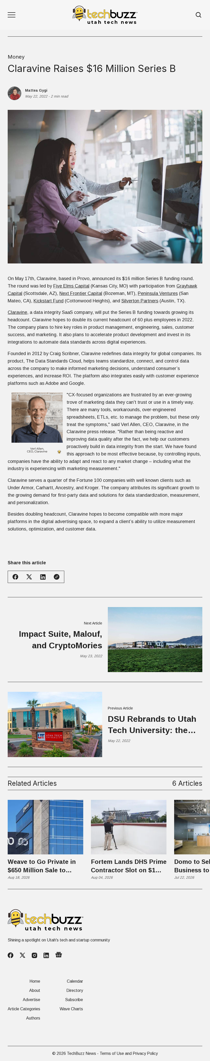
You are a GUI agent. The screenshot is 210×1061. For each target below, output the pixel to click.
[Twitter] (22, 955)
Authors (33, 1018)
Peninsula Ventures (158, 293)
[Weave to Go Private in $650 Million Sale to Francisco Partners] (45, 827)
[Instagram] (34, 955)
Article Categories (24, 1009)
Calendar (75, 981)
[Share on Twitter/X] (29, 577)
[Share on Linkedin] (43, 577)
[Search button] (198, 15)
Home (34, 981)
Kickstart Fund (49, 300)
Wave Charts (71, 1009)
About (34, 991)
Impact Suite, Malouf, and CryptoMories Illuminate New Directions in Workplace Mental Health (55, 640)
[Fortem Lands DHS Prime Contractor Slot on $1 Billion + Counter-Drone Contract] (128, 827)
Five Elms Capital (71, 286)
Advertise (31, 1000)
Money (16, 56)
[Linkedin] (46, 955)
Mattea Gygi (36, 90)
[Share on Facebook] (15, 577)
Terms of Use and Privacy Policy (129, 1053)
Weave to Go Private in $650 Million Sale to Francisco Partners (42, 866)
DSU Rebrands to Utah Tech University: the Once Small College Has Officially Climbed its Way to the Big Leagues (155, 725)
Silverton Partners (139, 300)
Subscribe (74, 1000)
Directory (74, 991)
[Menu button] (11, 15)
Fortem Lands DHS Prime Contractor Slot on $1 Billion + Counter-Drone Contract (128, 866)
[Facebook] (10, 955)
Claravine (17, 312)
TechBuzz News (81, 1053)
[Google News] (58, 955)
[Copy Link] (56, 577)
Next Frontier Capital (80, 293)
